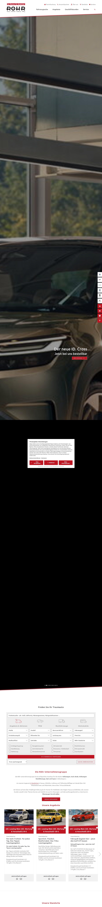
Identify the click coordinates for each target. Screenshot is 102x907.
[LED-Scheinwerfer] (31, 748)
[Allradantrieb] (52, 746)
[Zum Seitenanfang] (100, 320)
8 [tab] (55, 685)
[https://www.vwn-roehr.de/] (100, 290)
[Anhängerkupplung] (10, 746)
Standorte (85, 4)
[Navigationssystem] (31, 746)
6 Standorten (34, 783)
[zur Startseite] (19, 7)
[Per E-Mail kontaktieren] (21, 879)
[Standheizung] (10, 748)
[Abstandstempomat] (31, 751)
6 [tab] (52, 685)
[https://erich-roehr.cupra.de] (100, 301)
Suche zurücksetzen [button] (85, 762)
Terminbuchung (50, 4)
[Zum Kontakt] (100, 311)
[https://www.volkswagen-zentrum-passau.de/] (100, 274)
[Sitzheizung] (10, 751)
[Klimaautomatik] (73, 748)
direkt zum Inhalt (8, 5)
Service (86, 9)
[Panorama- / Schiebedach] (52, 748)
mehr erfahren (51, 799)
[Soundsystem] (73, 751)
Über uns (75, 4)
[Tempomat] (52, 751)
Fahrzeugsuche (42, 9)
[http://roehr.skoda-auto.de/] (100, 285)
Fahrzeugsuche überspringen (15, 711)
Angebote (56, 9)
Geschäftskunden (71, 9)
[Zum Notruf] (100, 306)
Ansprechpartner (64, 4)
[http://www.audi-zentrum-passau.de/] (100, 279)
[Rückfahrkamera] (73, 746)
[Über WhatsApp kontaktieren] (17, 878)
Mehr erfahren (78, 358)
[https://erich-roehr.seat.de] (100, 295)
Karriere (93, 4)
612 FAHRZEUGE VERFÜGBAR (51, 756)
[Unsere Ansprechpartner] (100, 316)
